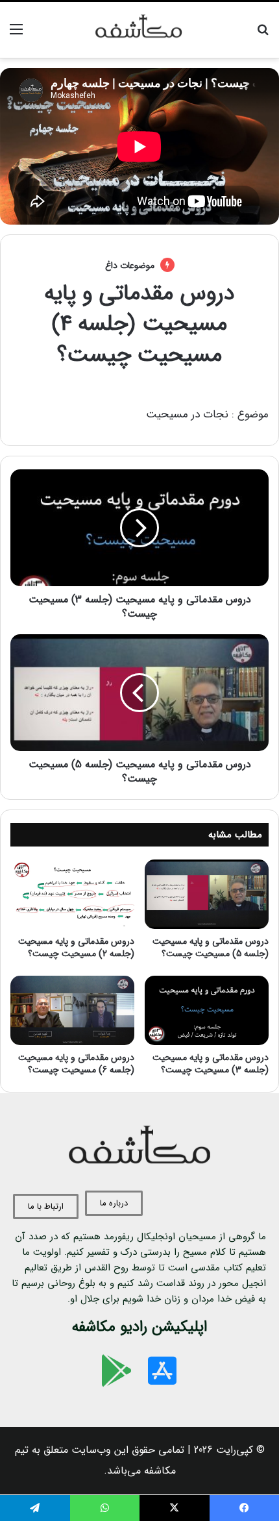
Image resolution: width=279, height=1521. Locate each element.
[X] (175, 1508)
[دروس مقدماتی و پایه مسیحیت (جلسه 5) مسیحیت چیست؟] (207, 894)
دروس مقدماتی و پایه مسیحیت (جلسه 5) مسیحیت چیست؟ (210, 947)
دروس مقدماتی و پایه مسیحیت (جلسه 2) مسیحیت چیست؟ (76, 947)
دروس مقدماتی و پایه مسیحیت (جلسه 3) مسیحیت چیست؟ (210, 1063)
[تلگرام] (35, 1508)
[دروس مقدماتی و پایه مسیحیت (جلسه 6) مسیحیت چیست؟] (72, 1010)
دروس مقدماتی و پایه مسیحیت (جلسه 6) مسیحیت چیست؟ (76, 1063)
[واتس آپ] (105, 1508)
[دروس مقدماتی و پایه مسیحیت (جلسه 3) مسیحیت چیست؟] (207, 1010)
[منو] (16, 34)
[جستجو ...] (262, 34)
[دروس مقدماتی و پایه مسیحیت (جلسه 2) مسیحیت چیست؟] (72, 894)
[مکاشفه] (139, 30)
